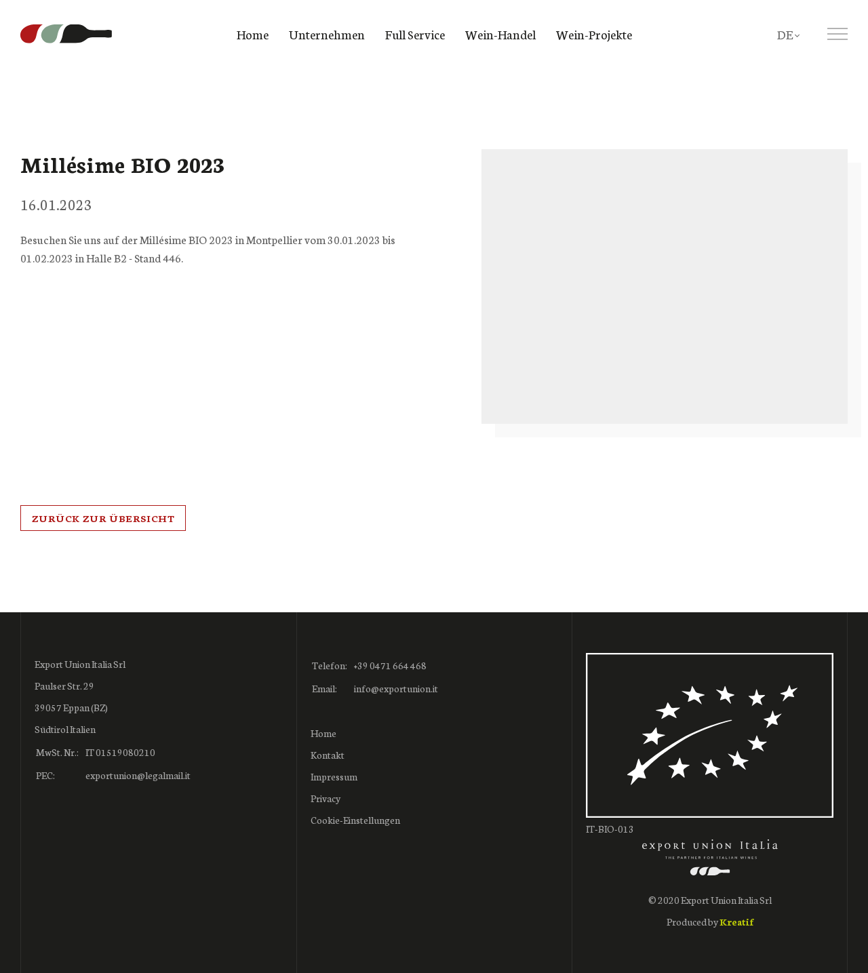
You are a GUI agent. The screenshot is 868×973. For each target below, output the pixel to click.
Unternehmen (327, 34)
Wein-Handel (500, 34)
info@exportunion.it (396, 688)
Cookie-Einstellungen (355, 820)
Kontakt (327, 754)
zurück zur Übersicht (103, 518)
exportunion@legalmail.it (138, 775)
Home (253, 34)
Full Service (415, 34)
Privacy (325, 798)
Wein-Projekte (594, 34)
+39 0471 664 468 (390, 665)
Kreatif (736, 921)
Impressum (334, 776)
